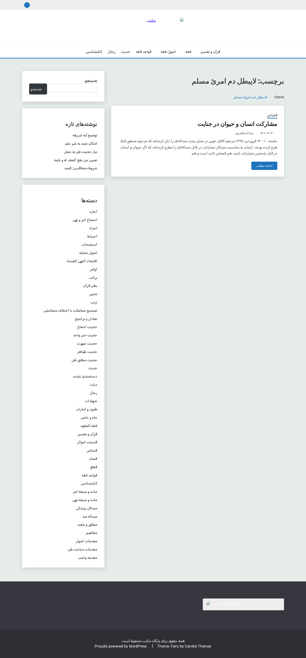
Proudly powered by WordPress (121, 646)
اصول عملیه (88, 253)
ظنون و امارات (86, 409)
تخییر (93, 294)
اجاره (93, 211)
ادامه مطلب (264, 166)
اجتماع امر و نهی (85, 220)
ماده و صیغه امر (85, 491)
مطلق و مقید (87, 524)
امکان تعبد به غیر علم (81, 143)
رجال (111, 51)
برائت (93, 277)
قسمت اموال (87, 442)
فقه (188, 51)
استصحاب (89, 244)
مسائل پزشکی (86, 508)
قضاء (93, 459)
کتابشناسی (94, 51)
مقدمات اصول (86, 541)
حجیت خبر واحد (85, 335)
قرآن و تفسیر (210, 51)
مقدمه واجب (87, 557)
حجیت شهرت (87, 343)
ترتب (94, 302)
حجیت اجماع (87, 327)
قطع (93, 467)
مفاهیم (91, 533)
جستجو (91, 81)
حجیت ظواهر (87, 351)
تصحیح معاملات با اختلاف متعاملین (70, 310)
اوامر (93, 269)
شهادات (91, 401)
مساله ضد (89, 516)
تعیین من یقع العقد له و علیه (75, 160)
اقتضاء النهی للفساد (81, 261)
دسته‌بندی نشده (85, 376)
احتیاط (92, 236)
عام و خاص (89, 417)
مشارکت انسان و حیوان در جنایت (237, 124)
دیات (93, 384)
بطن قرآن (90, 285)
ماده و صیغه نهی (85, 500)
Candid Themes (198, 646)
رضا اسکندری (244, 133)
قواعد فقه (143, 51)
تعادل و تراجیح (86, 319)
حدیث (125, 51)
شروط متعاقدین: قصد (80, 168)
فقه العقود (88, 426)
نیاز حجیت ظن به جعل (80, 152)
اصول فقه (168, 51)
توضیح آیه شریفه (85, 135)
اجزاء (93, 228)
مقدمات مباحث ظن (82, 549)
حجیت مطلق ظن (84, 360)
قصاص (272, 115)
